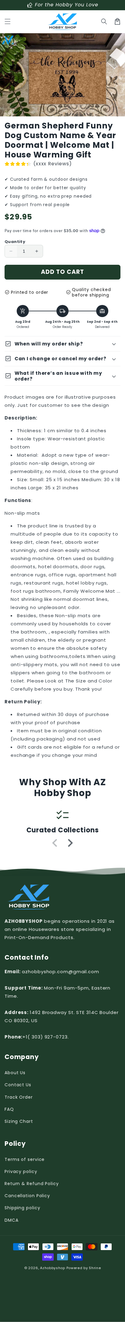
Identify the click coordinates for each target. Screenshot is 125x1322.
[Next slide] (70, 843)
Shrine (95, 1267)
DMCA (12, 1220)
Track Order (19, 1097)
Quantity (15, 242)
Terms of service (25, 1159)
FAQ (9, 1109)
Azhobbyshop (52, 1267)
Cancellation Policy (27, 1196)
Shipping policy (22, 1208)
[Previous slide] (55, 843)
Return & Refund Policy (32, 1184)
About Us (15, 1073)
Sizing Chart (19, 1121)
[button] (7, 21)
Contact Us (18, 1085)
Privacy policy (21, 1171)
